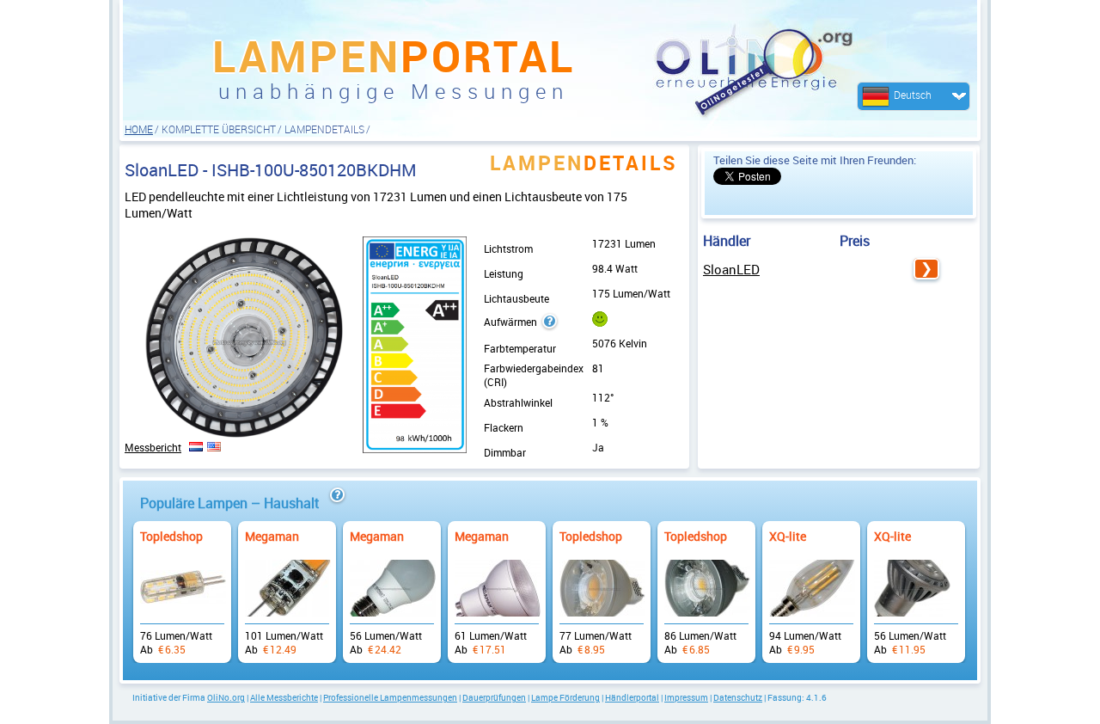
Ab (182, 583)
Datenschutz (737, 697)
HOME (139, 129)
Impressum (686, 697)
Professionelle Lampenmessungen (390, 697)
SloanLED (731, 269)
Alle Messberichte (284, 697)
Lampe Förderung (565, 697)
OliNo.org (226, 697)
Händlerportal (632, 697)
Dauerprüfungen (494, 697)
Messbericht (153, 447)
